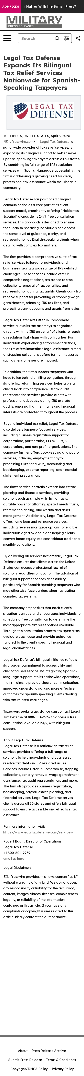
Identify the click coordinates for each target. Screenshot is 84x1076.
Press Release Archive (49, 1051)
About (23, 1051)
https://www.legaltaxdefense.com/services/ (38, 832)
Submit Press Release (25, 1060)
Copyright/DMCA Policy (29, 1069)
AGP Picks (10, 6)
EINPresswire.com (19, 142)
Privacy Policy (63, 1069)
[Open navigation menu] (7, 38)
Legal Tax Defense (55, 142)
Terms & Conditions (61, 1060)
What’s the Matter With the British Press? (41, 6)
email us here (13, 858)
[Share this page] (78, 38)
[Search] (57, 38)
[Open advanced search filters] (67, 38)
